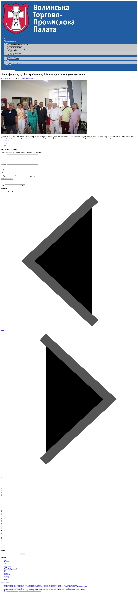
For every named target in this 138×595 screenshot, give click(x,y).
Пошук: (3, 185)
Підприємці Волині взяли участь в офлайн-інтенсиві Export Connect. (22, 591)
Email (2, 170)
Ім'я (2, 167)
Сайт (2, 172)
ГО (5, 564)
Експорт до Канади (15, 51)
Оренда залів (10, 54)
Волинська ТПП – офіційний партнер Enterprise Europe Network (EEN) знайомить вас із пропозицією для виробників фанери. (38, 588)
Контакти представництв (14, 63)
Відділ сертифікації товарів (14, 46)
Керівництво (10, 61)
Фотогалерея (7, 64)
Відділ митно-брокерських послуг (16, 49)
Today (2, 330)
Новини (6, 40)
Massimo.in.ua (14, 593)
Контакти (6, 60)
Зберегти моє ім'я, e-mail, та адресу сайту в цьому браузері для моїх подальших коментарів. (27, 176)
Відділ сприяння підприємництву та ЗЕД (18, 44)
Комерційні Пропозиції (10, 569)
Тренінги (6, 577)
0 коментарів (29, 78)
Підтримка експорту (12, 50)
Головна (6, 38)
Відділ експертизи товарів (14, 47)
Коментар (4, 164)
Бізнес (5, 560)
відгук (5, 563)
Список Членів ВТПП (13, 59)
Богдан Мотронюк (8, 78)
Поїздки (6, 571)
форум (5, 579)
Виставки (6, 561)
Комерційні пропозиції (10, 41)
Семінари (6, 576)
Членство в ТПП (8, 56)
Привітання (7, 574)
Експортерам (7, 566)
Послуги (6, 43)
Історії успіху (7, 567)
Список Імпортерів (15, 53)
